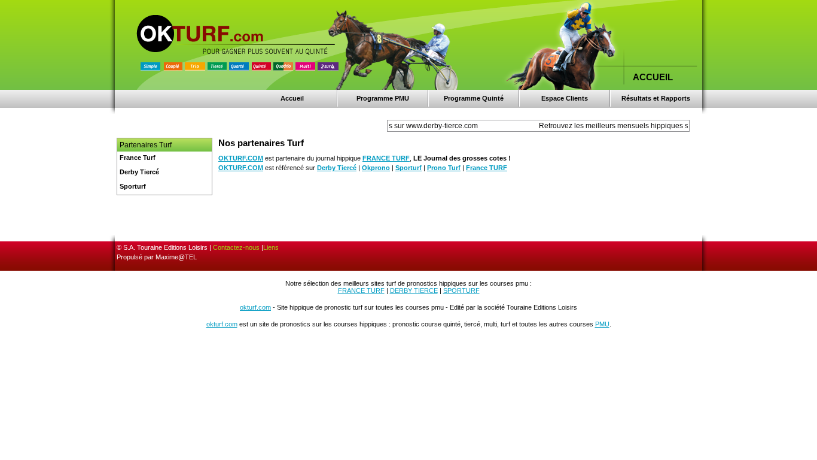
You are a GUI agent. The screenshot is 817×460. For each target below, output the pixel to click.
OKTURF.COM (240, 158)
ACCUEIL (653, 77)
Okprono (376, 167)
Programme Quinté (474, 98)
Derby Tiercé (336, 167)
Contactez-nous (236, 247)
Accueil (292, 98)
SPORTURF (461, 290)
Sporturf (408, 167)
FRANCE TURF (386, 158)
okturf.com (255, 307)
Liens (271, 247)
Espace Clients (564, 98)
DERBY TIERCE (414, 290)
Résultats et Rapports (655, 98)
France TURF (486, 167)
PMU (602, 324)
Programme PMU (382, 98)
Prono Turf (444, 167)
